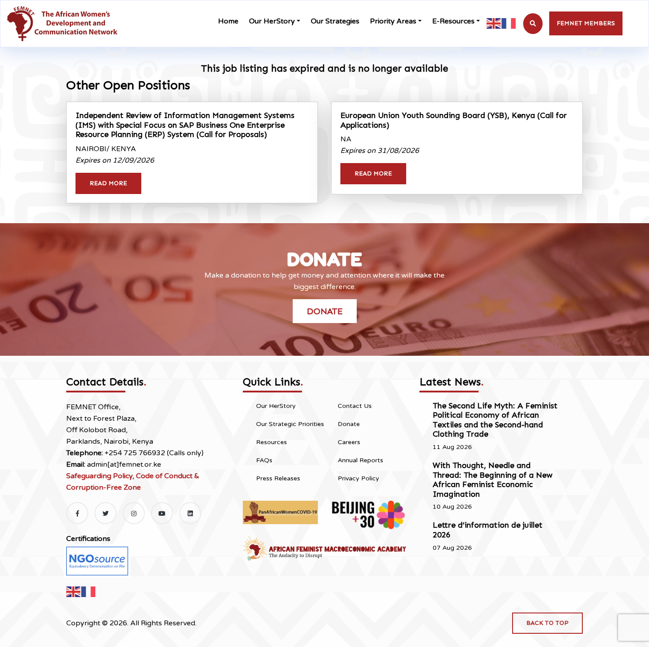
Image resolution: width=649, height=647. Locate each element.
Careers (349, 442)
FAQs (264, 460)
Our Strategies (335, 21)
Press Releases (278, 478)
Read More (108, 183)
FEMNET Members (586, 23)
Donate (325, 311)
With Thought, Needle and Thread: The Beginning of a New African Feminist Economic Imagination (492, 480)
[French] (509, 23)
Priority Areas (393, 21)
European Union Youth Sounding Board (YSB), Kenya (453, 120)
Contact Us (355, 406)
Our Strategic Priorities (290, 424)
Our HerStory (272, 21)
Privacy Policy (358, 478)
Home (228, 21)
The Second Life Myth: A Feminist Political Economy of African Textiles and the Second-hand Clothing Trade (495, 420)
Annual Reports (360, 460)
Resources (271, 442)
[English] (494, 23)
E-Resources (453, 21)
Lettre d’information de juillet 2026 (488, 530)
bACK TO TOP (547, 623)
